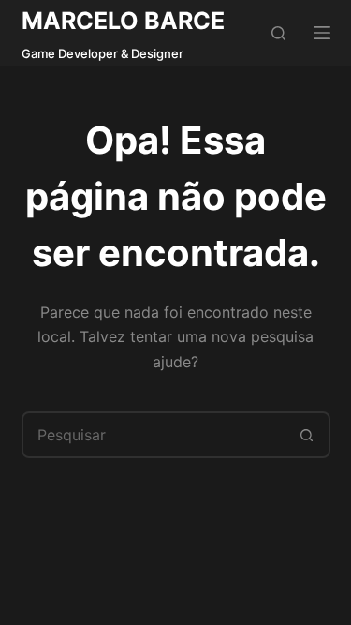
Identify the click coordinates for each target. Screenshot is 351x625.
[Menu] (322, 32)
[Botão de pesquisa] (307, 434)
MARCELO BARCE (123, 21)
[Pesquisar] (278, 33)
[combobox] (154, 434)
